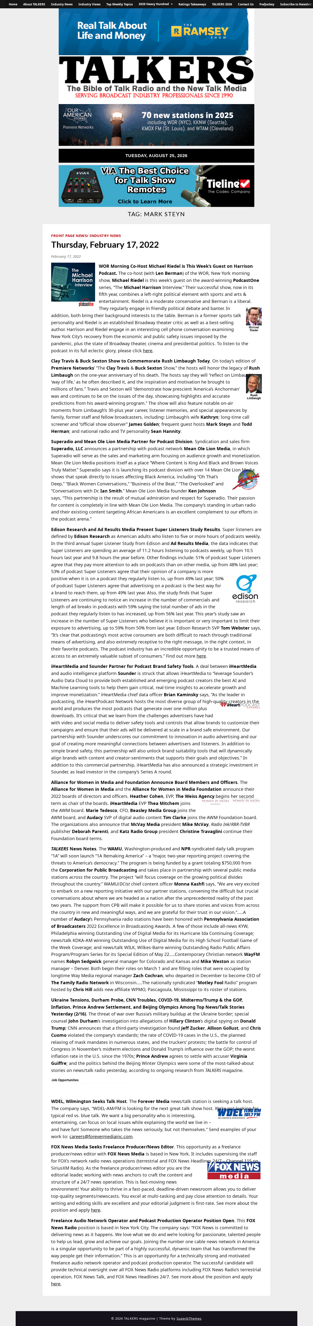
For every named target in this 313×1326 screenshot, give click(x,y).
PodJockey (266, 4)
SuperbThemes (189, 1318)
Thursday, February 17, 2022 (105, 244)
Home (13, 4)
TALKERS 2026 (222, 4)
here (147, 350)
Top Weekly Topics (119, 4)
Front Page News (69, 235)
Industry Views (89, 4)
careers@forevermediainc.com (101, 1136)
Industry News (62, 4)
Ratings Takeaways (192, 4)
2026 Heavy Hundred (154, 4)
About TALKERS (34, 4)
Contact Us (246, 4)
